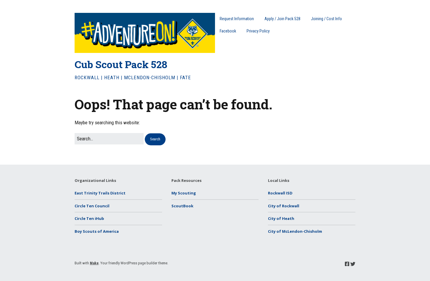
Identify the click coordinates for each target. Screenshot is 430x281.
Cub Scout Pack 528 (121, 64)
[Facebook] (347, 264)
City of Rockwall (283, 205)
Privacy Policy (258, 31)
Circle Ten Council (92, 205)
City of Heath (281, 218)
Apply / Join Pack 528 (282, 18)
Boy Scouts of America (97, 231)
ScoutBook (182, 205)
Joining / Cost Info (326, 18)
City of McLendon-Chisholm (295, 231)
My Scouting (183, 193)
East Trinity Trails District (100, 193)
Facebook (228, 31)
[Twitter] (352, 264)
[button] (155, 139)
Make (94, 263)
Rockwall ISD (280, 193)
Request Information (237, 18)
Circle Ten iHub (89, 218)
